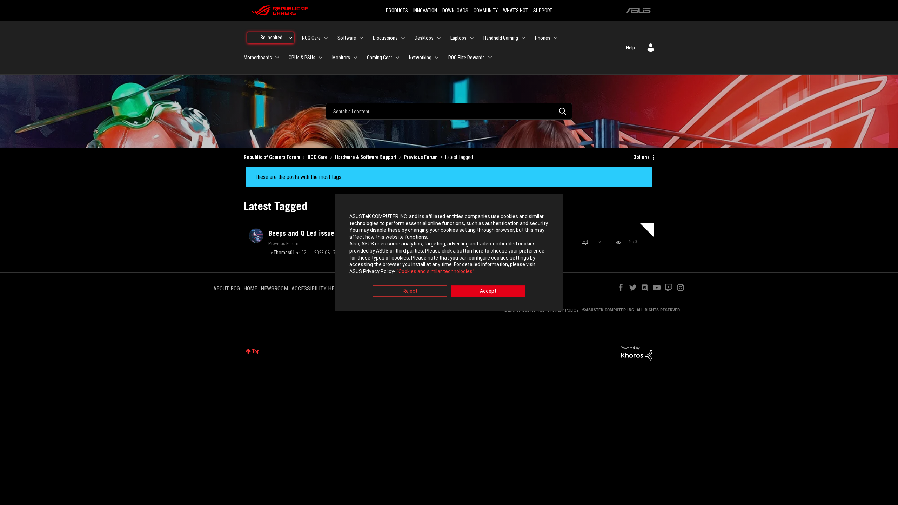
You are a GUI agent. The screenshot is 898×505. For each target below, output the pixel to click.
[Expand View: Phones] (555, 38)
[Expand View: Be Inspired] (290, 38)
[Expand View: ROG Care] (325, 38)
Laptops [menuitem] (458, 38)
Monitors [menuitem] (341, 57)
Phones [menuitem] (542, 38)
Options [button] (641, 157)
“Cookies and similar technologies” (435, 271)
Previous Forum (421, 157)
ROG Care (318, 157)
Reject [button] (410, 291)
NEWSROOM (274, 288)
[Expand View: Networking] (436, 57)
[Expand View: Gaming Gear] (397, 57)
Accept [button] (488, 291)
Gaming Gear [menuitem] (379, 57)
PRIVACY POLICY (563, 310)
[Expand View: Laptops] (471, 38)
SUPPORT (542, 10)
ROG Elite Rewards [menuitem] (466, 57)
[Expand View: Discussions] (403, 38)
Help (630, 47)
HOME (250, 288)
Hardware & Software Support (365, 157)
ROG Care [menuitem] (311, 38)
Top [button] (256, 351)
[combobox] (449, 111)
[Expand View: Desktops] (438, 38)
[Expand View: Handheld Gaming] (523, 38)
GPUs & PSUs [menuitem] (302, 57)
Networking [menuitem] (420, 57)
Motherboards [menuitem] (258, 57)
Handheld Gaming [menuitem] (500, 38)
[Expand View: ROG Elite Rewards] (490, 57)
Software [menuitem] (346, 38)
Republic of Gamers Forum (272, 157)
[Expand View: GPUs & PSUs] (320, 57)
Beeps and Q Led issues (332, 233)
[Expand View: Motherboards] (277, 57)
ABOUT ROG (226, 288)
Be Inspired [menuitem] (271, 37)
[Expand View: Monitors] (355, 57)
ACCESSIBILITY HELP (316, 288)
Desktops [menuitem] (424, 38)
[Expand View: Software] (361, 38)
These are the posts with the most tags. (298, 177)
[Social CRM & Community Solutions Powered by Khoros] (636, 353)
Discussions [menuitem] (385, 38)
